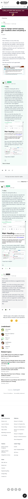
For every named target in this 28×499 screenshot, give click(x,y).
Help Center (4, 429)
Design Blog (4, 473)
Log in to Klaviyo (5, 424)
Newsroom (3, 465)
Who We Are (4, 462)
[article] (14, 227)
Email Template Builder (19, 449)
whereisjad (7, 329)
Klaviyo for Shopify (18, 421)
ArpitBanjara (8, 342)
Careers (3, 468)
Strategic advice (5, 358)
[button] (2, 3)
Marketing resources (6, 432)
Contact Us (3, 476)
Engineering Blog (5, 470)
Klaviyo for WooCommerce (20, 436)
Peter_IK (7, 338)
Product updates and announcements (10, 377)
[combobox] (14, 6)
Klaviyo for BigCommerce (20, 426)
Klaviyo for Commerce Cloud (19, 430)
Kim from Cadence (9, 333)
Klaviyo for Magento (18, 433)
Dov (6, 82)
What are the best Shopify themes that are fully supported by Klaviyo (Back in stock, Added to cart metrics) (13, 362)
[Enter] (2, 6)
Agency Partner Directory (4, 451)
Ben (4, 22)
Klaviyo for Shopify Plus (19, 424)
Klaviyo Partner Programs (4, 447)
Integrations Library (5, 455)
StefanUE (7, 346)
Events (15, 446)
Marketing (4, 18)
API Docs (16, 452)
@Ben (7, 86)
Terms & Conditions (8, 393)
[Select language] (18, 2)
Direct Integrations (18, 439)
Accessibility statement (19, 393)
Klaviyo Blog (4, 426)
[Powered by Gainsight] (14, 390)
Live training (4, 435)
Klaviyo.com (4, 421)
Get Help (16, 455)
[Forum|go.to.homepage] (6, 3)
